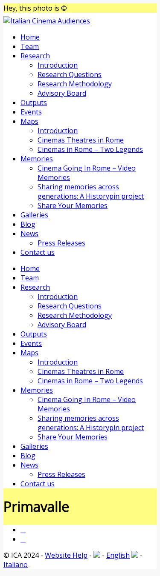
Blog (27, 224)
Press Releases (61, 243)
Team (29, 46)
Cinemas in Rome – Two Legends (90, 149)
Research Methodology (75, 83)
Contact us (37, 252)
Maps (29, 121)
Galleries (34, 215)
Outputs (33, 102)
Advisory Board (62, 93)
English (118, 555)
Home (30, 37)
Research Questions (70, 74)
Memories (36, 158)
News (29, 233)
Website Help (66, 555)
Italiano (15, 564)
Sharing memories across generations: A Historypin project (91, 191)
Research (35, 55)
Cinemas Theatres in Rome (81, 140)
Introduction (58, 65)
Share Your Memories (73, 205)
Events (31, 112)
